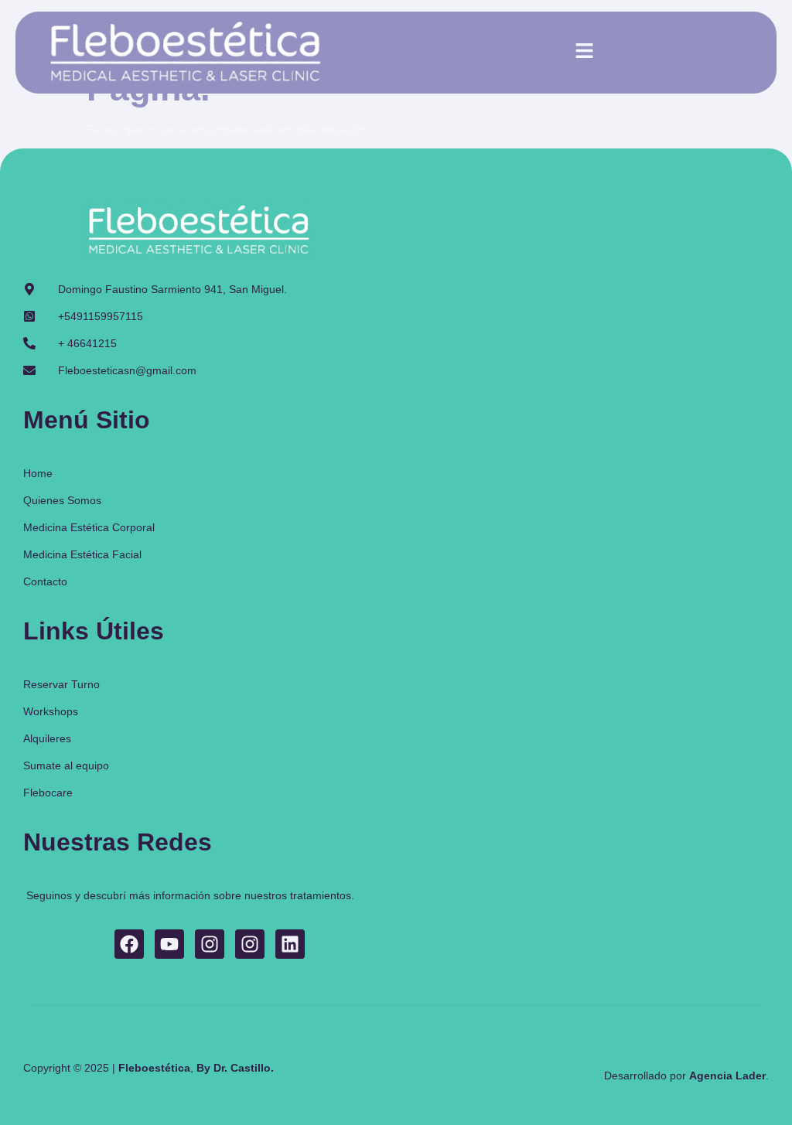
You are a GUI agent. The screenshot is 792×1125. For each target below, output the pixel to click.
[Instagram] (209, 944)
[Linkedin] (290, 944)
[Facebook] (129, 944)
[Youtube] (169, 944)
